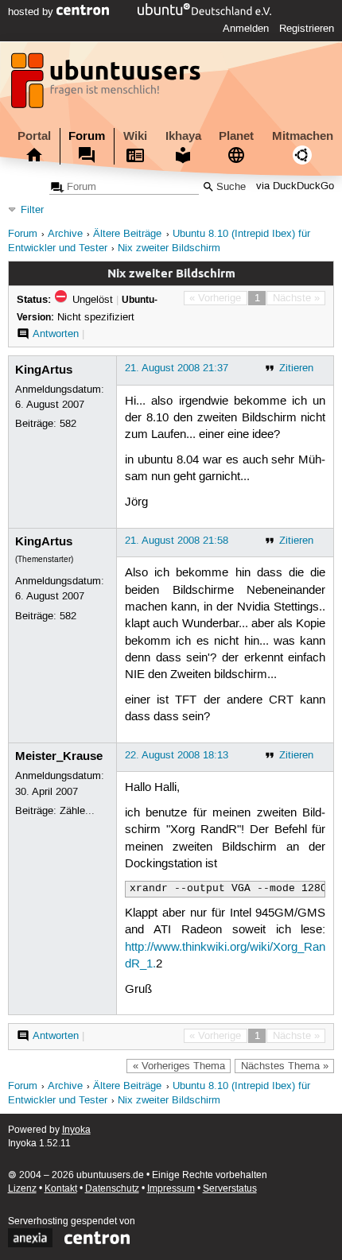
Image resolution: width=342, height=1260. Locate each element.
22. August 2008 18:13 (176, 755)
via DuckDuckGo (295, 187)
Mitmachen (302, 136)
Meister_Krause (59, 756)
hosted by (32, 12)
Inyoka (76, 1130)
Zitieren (296, 368)
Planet (236, 136)
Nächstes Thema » (284, 1066)
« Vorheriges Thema (179, 1066)
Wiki (135, 136)
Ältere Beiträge (127, 234)
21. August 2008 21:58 (176, 540)
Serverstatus (230, 1189)
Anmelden (246, 28)
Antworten (56, 334)
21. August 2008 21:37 (176, 368)
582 (68, 423)
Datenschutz (112, 1189)
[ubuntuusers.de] (107, 85)
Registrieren (306, 28)
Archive (65, 234)
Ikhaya (183, 136)
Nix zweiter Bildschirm (169, 248)
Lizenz (22, 1189)
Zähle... (77, 810)
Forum (86, 136)
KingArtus (43, 370)
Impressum (171, 1189)
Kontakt (61, 1189)
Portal (34, 136)
